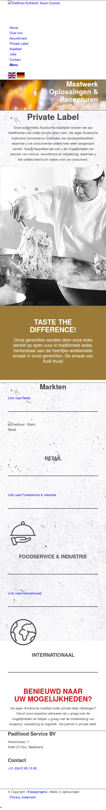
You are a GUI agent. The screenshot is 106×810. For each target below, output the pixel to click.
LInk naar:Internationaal (24, 593)
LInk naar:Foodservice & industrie (32, 494)
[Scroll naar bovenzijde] (1, 807)
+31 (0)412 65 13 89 (22, 768)
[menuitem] (54, 27)
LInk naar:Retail (19, 397)
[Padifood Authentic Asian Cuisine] (45, 2)
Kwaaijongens (37, 791)
